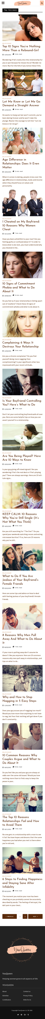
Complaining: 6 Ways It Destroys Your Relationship (20, 344)
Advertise (5, 996)
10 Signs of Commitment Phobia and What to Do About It (18, 287)
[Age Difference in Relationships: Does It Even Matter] (22, 140)
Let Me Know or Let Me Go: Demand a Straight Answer (21, 103)
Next (34, 916)
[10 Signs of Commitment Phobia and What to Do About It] (22, 264)
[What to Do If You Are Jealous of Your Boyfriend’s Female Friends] (22, 557)
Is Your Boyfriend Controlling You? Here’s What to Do (21, 402)
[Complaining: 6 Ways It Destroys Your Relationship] (22, 323)
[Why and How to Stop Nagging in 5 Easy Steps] (22, 678)
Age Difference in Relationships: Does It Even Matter (20, 163)
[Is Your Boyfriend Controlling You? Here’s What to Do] (22, 382)
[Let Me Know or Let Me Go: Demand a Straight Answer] (22, 82)
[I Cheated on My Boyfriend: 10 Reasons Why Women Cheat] (22, 202)
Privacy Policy (28, 996)
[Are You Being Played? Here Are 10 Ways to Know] (22, 437)
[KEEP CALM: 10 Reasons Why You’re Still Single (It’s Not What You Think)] (22, 495)
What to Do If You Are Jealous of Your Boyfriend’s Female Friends (20, 580)
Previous (10, 916)
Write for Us (27, 1000)
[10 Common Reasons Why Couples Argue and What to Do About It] (22, 736)
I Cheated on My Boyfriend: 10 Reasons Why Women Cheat (21, 225)
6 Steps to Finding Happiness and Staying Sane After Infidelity (22, 883)
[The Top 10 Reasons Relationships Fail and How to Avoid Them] (22, 798)
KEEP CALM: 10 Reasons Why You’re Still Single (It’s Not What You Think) (20, 518)
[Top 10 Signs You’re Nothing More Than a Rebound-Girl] (22, 27)
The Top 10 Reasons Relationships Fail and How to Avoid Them (20, 821)
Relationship (6, 43)
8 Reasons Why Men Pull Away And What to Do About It (22, 639)
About (4, 991)
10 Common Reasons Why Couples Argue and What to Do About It (21, 759)
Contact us (26, 991)
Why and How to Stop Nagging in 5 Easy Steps (19, 699)
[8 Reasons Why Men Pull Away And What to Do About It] (22, 616)
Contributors (6, 1000)
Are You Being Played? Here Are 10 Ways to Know (21, 458)
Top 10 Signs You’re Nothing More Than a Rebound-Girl (21, 48)
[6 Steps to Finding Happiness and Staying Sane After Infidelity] (22, 860)
